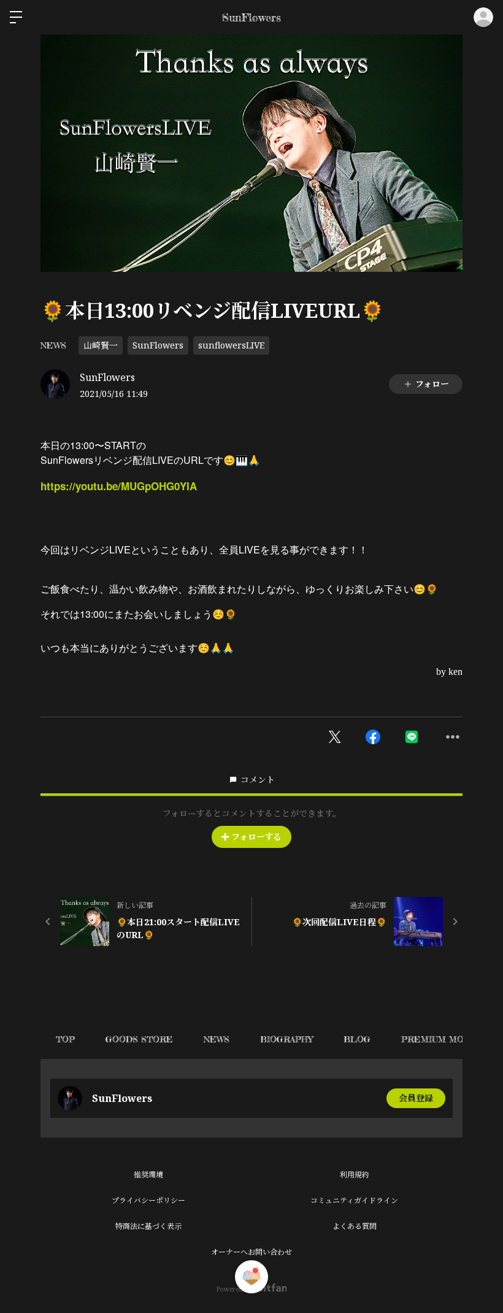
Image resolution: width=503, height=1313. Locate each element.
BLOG (357, 1039)
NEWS (53, 345)
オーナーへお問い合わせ (251, 1252)
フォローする (256, 836)
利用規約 (354, 1174)
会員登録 (416, 1098)
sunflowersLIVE (231, 345)
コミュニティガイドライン (354, 1200)
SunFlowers (157, 345)
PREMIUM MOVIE (439, 1039)
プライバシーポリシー (148, 1200)
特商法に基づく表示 (148, 1226)
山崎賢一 (100, 345)
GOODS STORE (139, 1039)
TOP (65, 1039)
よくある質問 (354, 1226)
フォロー (432, 384)
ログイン (483, 17)
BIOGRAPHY (286, 1039)
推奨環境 (148, 1174)
